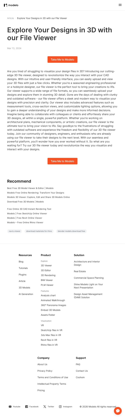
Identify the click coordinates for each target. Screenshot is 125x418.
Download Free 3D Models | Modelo (25, 201)
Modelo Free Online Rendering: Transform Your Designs (35, 192)
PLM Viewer (47, 285)
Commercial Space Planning (89, 277)
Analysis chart (48, 295)
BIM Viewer (47, 280)
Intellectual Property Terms (51, 383)
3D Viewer (46, 265)
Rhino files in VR (49, 344)
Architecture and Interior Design (87, 263)
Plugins (22, 274)
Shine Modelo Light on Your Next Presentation (88, 286)
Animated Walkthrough (53, 300)
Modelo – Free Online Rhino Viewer (25, 222)
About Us (42, 364)
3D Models (24, 287)
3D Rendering (48, 275)
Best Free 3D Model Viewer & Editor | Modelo (30, 188)
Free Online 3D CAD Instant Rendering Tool (29, 209)
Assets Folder (48, 314)
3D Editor (46, 270)
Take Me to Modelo (62, 59)
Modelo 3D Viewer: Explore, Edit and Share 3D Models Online (38, 197)
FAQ (78, 364)
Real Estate (80, 271)
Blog (21, 261)
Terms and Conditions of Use (52, 377)
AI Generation (26, 294)
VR (42, 325)
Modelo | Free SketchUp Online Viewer (27, 213)
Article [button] (10, 18)
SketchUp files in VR (51, 330)
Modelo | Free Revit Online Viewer (24, 218)
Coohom (80, 377)
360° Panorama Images (53, 305)
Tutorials (23, 268)
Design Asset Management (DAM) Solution (88, 296)
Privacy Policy (44, 370)
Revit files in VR (49, 339)
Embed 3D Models (50, 310)
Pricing (41, 390)
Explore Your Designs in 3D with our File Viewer (42, 18)
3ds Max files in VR (51, 335)
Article (22, 281)
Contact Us (82, 370)
